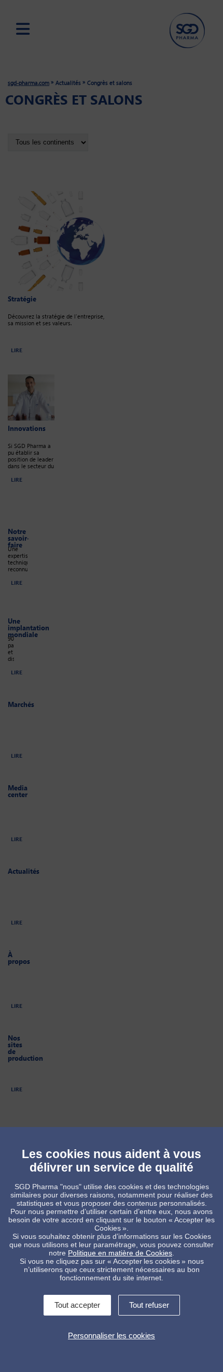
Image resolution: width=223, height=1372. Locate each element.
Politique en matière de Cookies (120, 1253)
